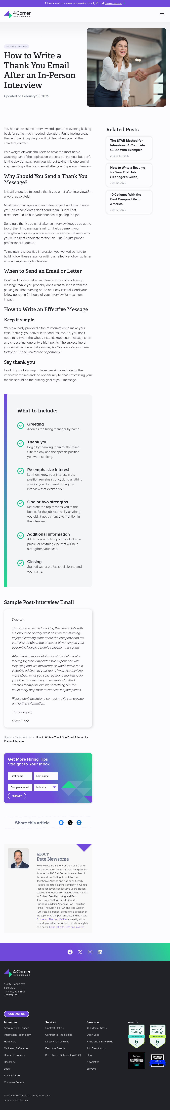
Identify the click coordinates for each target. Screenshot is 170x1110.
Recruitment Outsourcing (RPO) (63, 1055)
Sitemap (24, 1100)
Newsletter (93, 1062)
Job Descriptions (96, 1048)
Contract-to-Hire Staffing (58, 1034)
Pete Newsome (53, 859)
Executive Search (55, 1048)
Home (7, 737)
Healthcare (10, 1041)
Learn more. (113, 3)
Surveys (91, 1068)
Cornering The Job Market (52, 919)
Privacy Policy (11, 1100)
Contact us (16, 1014)
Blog (89, 1055)
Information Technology (17, 1034)
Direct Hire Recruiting (57, 1041)
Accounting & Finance (16, 1028)
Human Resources (14, 1055)
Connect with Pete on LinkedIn (66, 927)
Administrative (12, 1075)
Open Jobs (93, 1034)
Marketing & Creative (16, 1048)
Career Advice (23, 737)
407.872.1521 (11, 995)
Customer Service (14, 1082)
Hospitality (9, 1062)
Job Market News (97, 1028)
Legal (7, 1068)
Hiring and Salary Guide (100, 1041)
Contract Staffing (54, 1028)
